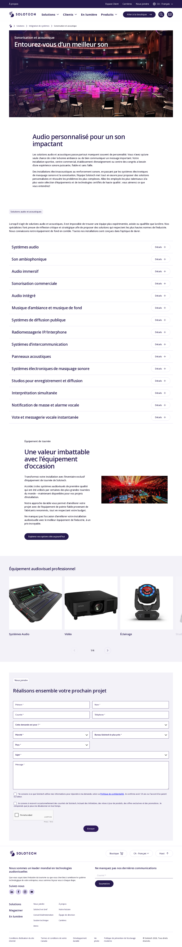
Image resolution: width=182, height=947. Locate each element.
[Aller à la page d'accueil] (23, 853)
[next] (107, 650)
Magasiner (16, 910)
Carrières (62, 920)
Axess (35, 926)
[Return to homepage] (22, 14)
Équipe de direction (67, 915)
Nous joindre (38, 904)
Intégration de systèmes (39, 26)
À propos (62, 904)
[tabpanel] (35, 606)
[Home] (10, 26)
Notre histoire (64, 909)
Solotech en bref (40, 909)
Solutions (20, 26)
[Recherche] (161, 14)
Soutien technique (41, 920)
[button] (141, 853)
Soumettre (104, 883)
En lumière (16, 916)
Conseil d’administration (43, 915)
